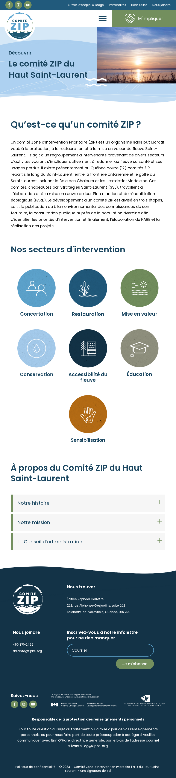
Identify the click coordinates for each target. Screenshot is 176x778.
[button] (102, 18)
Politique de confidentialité (35, 767)
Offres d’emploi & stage (86, 5)
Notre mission (33, 522)
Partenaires (117, 5)
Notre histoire (33, 503)
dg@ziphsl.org (96, 745)
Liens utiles (139, 5)
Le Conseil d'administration (49, 541)
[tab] (88, 503)
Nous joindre (161, 5)
